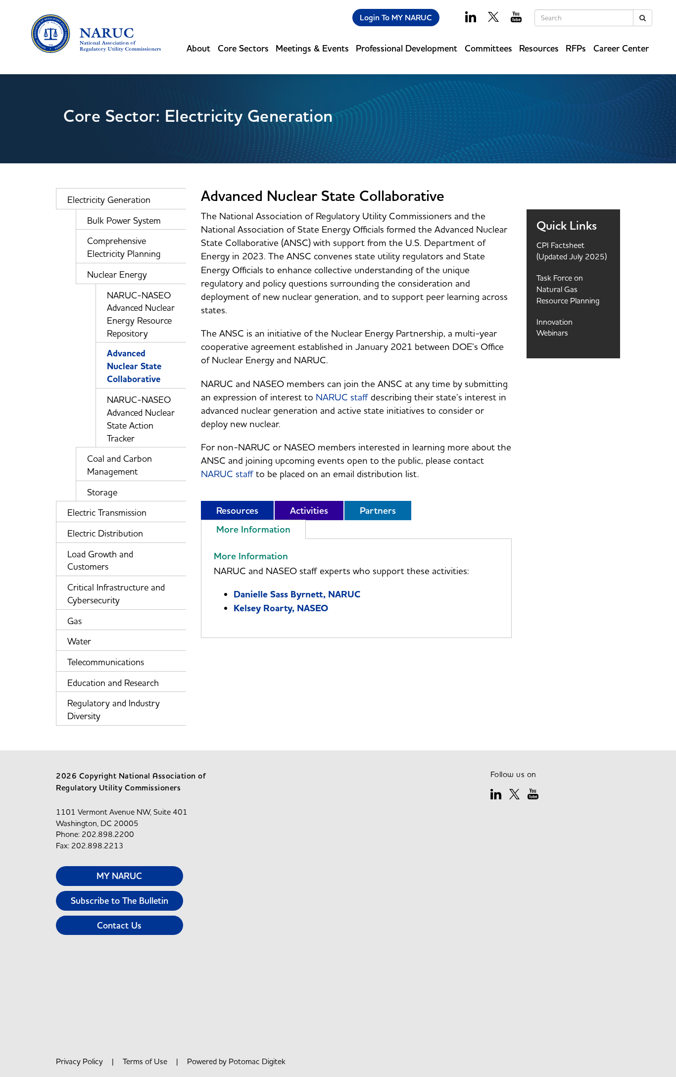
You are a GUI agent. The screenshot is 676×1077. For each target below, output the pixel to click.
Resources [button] (539, 48)
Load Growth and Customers (100, 560)
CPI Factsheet (560, 245)
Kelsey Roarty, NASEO (281, 608)
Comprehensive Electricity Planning (124, 247)
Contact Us (119, 925)
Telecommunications (105, 662)
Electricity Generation (108, 199)
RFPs (576, 48)
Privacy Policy (79, 1061)
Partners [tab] (378, 510)
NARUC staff (342, 397)
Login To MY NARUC (396, 17)
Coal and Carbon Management (119, 465)
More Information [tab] (253, 529)
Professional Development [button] (406, 48)
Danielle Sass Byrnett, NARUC (297, 594)
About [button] (198, 48)
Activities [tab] (309, 510)
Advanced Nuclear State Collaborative (134, 366)
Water (79, 641)
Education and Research (113, 682)
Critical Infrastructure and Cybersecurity (116, 594)
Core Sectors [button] (243, 48)
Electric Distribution (105, 533)
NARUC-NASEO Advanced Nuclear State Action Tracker (141, 418)
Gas (74, 621)
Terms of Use (145, 1061)
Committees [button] (488, 48)
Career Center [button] (621, 48)
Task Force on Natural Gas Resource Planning (567, 289)
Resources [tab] (237, 510)
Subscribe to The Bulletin (119, 900)
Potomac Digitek (257, 1061)
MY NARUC (119, 875)
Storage (102, 492)
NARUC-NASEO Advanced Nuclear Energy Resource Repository (141, 314)
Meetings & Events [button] (312, 48)
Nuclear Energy (117, 274)
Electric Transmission (106, 512)
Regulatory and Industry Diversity (113, 709)
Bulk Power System (124, 220)
